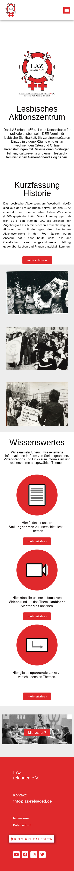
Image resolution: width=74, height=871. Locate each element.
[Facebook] (25, 854)
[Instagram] (33, 854)
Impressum (21, 818)
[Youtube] (16, 854)
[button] (66, 10)
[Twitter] (42, 854)
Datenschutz (22, 825)
